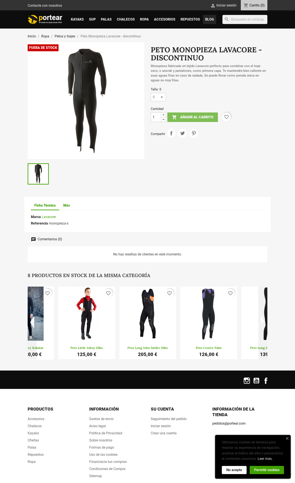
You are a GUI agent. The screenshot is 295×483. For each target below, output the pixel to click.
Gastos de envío (101, 419)
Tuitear (182, 133)
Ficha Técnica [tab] (45, 205)
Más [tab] (66, 205)
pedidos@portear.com (229, 423)
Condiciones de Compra (107, 469)
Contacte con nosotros (45, 5)
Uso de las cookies (103, 455)
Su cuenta (162, 409)
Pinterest (193, 133)
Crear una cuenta (164, 433)
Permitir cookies (266, 470)
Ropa (144, 19)
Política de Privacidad (105, 433)
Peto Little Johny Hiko (86, 348)
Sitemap (95, 476)
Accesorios (164, 19)
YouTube (256, 383)
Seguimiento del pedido (169, 419)
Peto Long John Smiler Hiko (147, 348)
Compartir (171, 133)
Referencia (39, 223)
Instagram (247, 383)
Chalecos (126, 19)
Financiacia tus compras (108, 462)
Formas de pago (101, 447)
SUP (92, 19)
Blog (209, 19)
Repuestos (190, 19)
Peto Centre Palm (209, 348)
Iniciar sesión (161, 426)
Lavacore (49, 217)
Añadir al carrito (192, 117)
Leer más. (265, 459)
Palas (106, 19)
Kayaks (77, 19)
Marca (36, 217)
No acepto (234, 470)
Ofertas (33, 440)
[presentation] (32, 323)
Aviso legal (97, 426)
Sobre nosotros (100, 440)
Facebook (266, 383)
